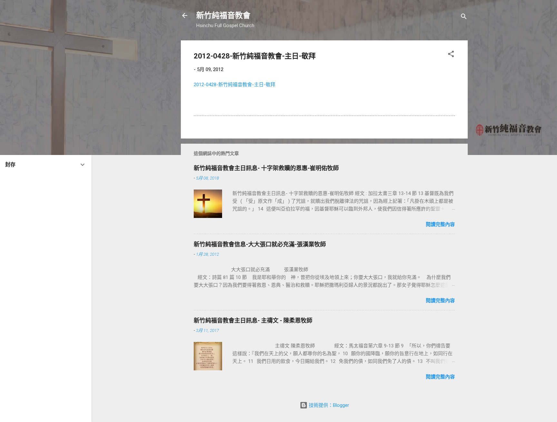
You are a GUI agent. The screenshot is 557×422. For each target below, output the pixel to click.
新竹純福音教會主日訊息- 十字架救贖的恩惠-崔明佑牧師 (266, 168)
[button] (451, 55)
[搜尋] (464, 17)
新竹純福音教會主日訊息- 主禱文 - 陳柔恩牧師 (253, 320)
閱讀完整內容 (440, 224)
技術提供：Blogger (328, 405)
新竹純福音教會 (223, 15)
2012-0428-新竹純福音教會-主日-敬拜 (234, 84)
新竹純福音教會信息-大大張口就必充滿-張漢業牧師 (260, 244)
